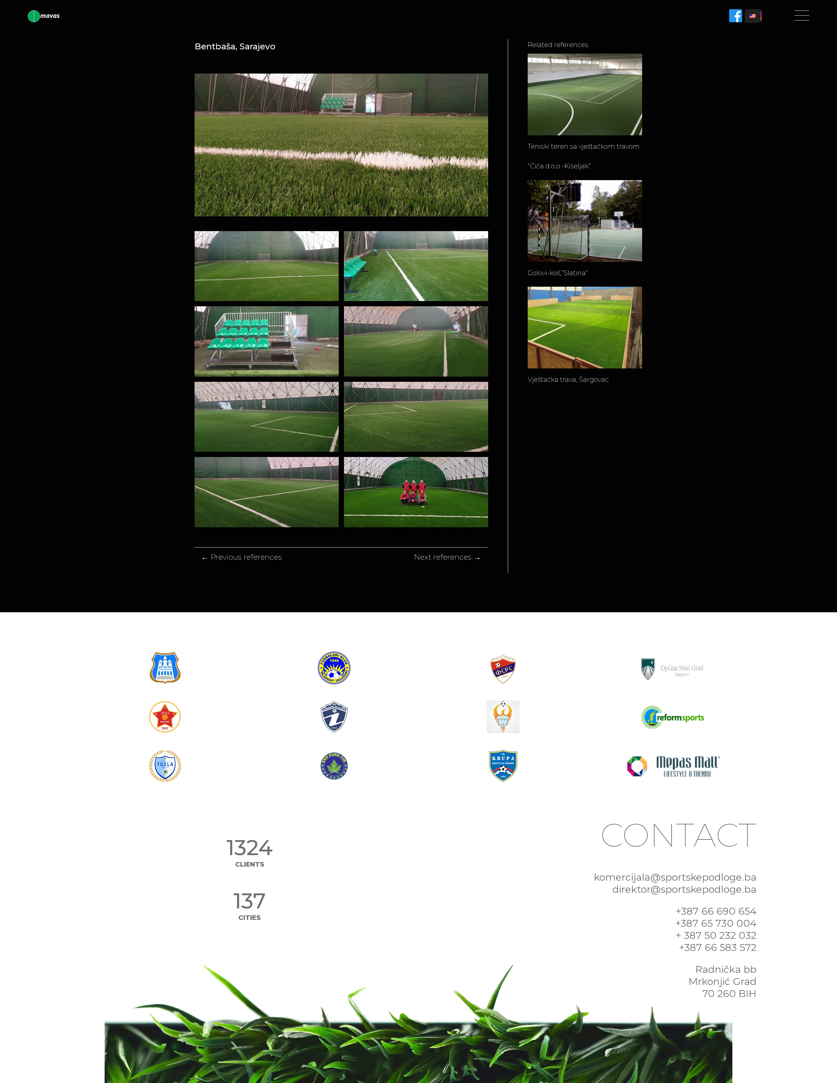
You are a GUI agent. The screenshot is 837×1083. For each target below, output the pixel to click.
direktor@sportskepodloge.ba (684, 889)
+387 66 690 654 (716, 911)
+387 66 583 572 (718, 947)
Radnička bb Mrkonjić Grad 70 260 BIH (723, 981)
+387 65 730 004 (716, 923)
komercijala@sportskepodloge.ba (675, 877)
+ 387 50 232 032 (716, 935)
